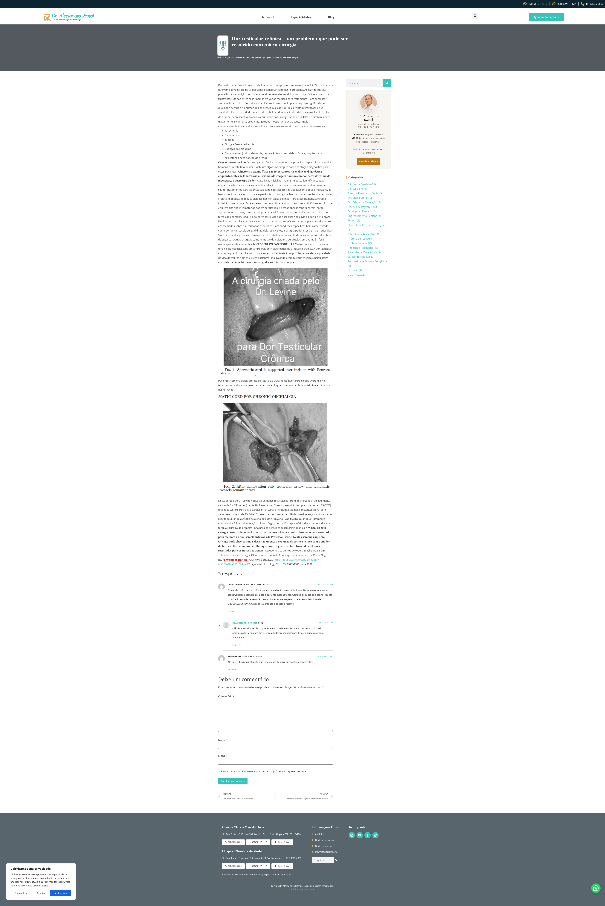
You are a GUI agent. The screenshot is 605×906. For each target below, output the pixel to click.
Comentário (226, 696)
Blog (331, 17)
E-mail (223, 755)
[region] (41, 881)
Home (219, 58)
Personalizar (21, 893)
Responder (232, 611)
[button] (475, 16)
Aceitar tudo (61, 893)
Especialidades (301, 17)
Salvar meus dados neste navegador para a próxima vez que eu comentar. (265, 771)
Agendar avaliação (368, 161)
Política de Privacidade (302, 889)
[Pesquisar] (387, 83)
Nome (223, 740)
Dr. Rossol (267, 17)
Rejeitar (41, 893)
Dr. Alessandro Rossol (244, 622)
